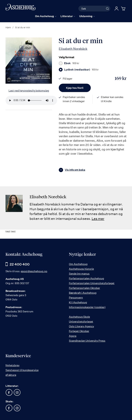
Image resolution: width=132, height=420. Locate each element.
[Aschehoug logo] (20, 8)
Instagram (17, 392)
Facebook (9, 392)
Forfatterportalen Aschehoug (86, 278)
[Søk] (107, 8)
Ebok (71, 63)
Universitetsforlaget (81, 321)
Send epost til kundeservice (22, 370)
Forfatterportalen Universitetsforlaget (91, 283)
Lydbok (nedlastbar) (81, 69)
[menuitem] (45, 16)
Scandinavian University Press (87, 340)
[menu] (65, 16)
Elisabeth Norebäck (73, 48)
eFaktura (11, 375)
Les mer (98, 218)
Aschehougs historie (81, 268)
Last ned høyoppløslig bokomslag (29, 90)
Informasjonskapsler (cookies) (87, 307)
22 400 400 (20, 264)
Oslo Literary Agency (81, 326)
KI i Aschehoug (78, 302)
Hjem (8, 27)
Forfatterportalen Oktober (84, 288)
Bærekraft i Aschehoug (82, 292)
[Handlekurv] (123, 8)
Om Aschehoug (78, 264)
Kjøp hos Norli (74, 87)
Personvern (76, 297)
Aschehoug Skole (79, 316)
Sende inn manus (79, 273)
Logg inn (116, 8)
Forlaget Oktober (79, 331)
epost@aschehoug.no (34, 271)
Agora (72, 336)
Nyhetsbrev (12, 365)
